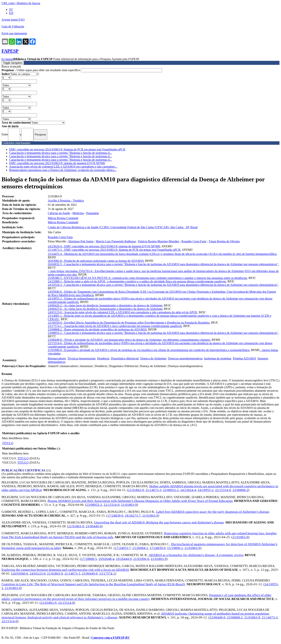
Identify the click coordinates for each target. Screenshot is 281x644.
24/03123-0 (37, 573)
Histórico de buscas (28, 3)
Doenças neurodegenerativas (185, 358)
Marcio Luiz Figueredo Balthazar (116, 241)
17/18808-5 (89, 559)
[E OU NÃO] (6, 77)
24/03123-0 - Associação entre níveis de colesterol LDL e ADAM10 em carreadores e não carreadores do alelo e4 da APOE (122, 312)
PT (11, 9)
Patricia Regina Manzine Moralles (158, 241)
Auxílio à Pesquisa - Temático (66, 200)
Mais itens (8, 438)
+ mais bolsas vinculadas (63, 271)
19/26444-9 (124, 559)
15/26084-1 (140, 548)
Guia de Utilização (13, 26)
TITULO (7, 443)
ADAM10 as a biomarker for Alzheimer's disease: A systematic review (196, 555)
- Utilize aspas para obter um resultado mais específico (41, 70)
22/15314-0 (223, 490)
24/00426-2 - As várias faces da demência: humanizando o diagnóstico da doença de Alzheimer (105, 305)
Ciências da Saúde (59, 213)
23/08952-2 (171, 490)
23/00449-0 (94, 526)
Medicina (78, 213)
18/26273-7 (133, 515)
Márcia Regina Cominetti (63, 218)
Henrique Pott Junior (80, 241)
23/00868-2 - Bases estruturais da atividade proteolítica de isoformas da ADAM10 (97, 329)
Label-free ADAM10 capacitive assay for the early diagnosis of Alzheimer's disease (212, 512)
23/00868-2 (240, 490)
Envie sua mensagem (14, 33)
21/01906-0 (141, 559)
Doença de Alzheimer (153, 358)
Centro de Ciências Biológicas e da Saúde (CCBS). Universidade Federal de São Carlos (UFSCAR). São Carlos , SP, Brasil (122, 227)
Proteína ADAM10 (244, 358)
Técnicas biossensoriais (81, 358)
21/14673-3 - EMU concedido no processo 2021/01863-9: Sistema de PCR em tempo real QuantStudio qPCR (114, 249)
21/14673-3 (153, 490)
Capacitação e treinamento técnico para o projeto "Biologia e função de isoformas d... (60, 152)
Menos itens (21, 438)
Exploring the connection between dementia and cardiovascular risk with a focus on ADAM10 (65, 570)
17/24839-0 (115, 515)
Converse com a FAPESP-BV (110, 637)
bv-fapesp (7, 59)
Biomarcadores (57, 358)
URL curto (8, 3)
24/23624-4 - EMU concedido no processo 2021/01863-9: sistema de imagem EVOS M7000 (104, 246)
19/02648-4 (106, 559)
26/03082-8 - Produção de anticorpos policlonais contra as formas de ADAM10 (96, 260)
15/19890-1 (175, 548)
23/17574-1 (107, 573)
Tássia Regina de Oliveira (224, 241)
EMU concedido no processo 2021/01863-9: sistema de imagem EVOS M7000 (57, 163)
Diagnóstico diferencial (125, 358)
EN (11, 13)
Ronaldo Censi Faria (60, 237)
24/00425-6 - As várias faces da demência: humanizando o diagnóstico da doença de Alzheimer (105, 308)
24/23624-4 (188, 490)
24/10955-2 (206, 490)
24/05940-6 (20, 573)
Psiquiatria (92, 213)
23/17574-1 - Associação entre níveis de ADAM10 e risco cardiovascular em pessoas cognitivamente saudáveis (115, 326)
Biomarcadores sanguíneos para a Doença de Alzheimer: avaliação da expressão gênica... (62, 170)
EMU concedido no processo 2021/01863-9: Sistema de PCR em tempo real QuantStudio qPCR (67, 149)
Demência (103, 358)
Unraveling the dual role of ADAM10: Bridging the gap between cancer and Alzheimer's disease (159, 522)
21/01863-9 (136, 490)
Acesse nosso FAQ (13, 19)
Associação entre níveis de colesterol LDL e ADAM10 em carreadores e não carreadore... (63, 166)
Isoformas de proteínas (217, 358)
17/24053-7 (123, 548)
